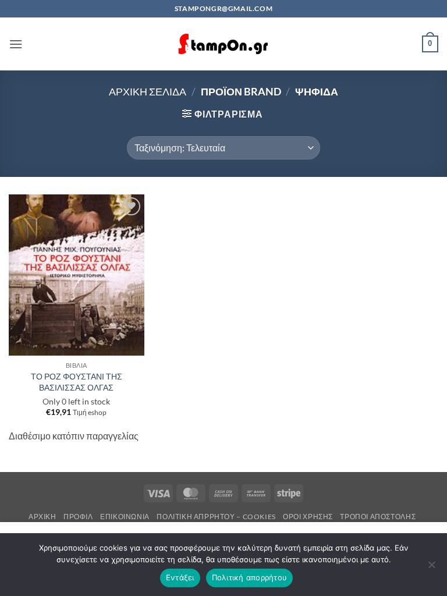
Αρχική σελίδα (147, 91)
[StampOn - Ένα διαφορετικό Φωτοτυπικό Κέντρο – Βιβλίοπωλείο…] (223, 44)
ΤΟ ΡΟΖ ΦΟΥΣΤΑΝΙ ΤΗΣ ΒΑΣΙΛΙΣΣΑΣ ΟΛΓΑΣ (76, 381)
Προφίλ (78, 516)
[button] (16, 44)
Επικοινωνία (125, 516)
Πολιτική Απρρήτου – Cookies (216, 516)
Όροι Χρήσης (308, 516)
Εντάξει (180, 577)
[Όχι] (431, 568)
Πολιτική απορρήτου (250, 577)
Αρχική (42, 516)
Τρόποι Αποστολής (378, 516)
